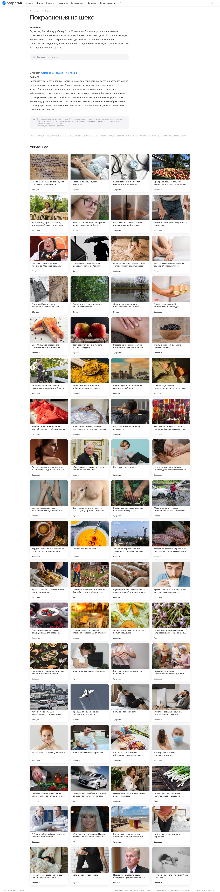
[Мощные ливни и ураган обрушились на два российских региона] (171, 499)
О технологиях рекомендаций (179, 890)
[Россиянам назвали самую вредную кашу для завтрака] (49, 622)
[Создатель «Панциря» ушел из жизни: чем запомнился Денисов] (49, 785)
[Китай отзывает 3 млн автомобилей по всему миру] (49, 703)
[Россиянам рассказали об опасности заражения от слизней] (90, 622)
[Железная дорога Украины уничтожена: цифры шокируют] (130, 540)
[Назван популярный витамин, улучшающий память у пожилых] (49, 214)
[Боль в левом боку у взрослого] (90, 744)
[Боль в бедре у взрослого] (90, 866)
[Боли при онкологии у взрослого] (90, 662)
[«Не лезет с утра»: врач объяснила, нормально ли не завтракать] (130, 744)
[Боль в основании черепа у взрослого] (130, 418)
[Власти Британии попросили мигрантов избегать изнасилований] (130, 377)
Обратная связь (160, 890)
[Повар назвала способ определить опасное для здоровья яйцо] (171, 295)
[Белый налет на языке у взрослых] (49, 744)
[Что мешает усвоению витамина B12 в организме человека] (49, 662)
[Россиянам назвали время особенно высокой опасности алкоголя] (130, 825)
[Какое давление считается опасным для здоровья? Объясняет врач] (130, 173)
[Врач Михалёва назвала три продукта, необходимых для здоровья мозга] (49, 336)
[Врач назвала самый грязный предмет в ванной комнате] (130, 214)
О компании (12, 890)
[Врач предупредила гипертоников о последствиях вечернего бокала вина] (171, 662)
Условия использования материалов (138, 890)
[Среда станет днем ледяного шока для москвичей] (90, 295)
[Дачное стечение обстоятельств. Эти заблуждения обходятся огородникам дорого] (90, 581)
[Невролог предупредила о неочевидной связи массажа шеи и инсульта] (171, 458)
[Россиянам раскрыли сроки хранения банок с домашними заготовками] (171, 418)
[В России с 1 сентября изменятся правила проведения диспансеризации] (49, 825)
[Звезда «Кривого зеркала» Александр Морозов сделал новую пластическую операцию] (49, 255)
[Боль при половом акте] (130, 703)
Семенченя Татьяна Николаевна (59, 72)
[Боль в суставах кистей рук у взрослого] (130, 662)
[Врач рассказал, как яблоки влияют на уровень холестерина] (171, 173)
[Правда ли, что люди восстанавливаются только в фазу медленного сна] (171, 377)
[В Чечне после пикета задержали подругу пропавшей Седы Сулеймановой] (90, 214)
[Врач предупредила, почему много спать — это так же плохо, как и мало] (90, 418)
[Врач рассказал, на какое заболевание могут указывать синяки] (49, 499)
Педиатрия (49, 11)
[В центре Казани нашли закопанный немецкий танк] (49, 295)
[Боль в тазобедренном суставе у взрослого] (171, 214)
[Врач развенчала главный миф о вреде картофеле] (49, 581)
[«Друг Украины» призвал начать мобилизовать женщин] (90, 458)
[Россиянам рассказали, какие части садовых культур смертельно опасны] (130, 499)
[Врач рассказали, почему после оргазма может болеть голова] (130, 255)
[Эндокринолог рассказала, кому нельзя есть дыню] (130, 622)
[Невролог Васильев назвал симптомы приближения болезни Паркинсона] (49, 377)
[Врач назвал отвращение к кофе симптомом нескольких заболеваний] (171, 581)
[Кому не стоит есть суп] (90, 540)
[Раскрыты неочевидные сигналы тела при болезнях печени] (171, 255)
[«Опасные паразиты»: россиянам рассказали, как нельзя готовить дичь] (171, 540)
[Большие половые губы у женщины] (90, 173)
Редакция (119, 890)
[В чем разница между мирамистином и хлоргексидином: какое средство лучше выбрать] (171, 744)
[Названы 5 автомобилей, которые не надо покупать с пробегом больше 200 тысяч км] (90, 785)
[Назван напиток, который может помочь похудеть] (130, 785)
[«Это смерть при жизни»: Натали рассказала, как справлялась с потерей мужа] (90, 825)
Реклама (21, 890)
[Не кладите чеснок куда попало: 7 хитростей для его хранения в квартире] (171, 622)
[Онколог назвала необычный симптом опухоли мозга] (171, 703)
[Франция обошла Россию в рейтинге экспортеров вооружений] (90, 703)
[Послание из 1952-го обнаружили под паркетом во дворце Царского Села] (49, 173)
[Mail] (4, 3)
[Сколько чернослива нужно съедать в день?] (171, 336)
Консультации (35, 11)
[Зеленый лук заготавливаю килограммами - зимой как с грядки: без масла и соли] (171, 785)
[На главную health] (14, 3)
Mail (4, 890)
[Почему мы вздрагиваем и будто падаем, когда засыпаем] (49, 866)
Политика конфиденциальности (203, 890)
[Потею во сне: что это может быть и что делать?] (171, 866)
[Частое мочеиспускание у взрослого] (171, 825)
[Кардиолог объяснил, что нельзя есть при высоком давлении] (49, 540)
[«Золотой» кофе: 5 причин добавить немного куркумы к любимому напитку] (90, 377)
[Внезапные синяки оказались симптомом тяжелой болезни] (130, 336)
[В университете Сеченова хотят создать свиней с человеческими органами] (130, 581)
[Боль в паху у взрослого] (130, 458)
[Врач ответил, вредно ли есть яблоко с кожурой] (90, 336)
